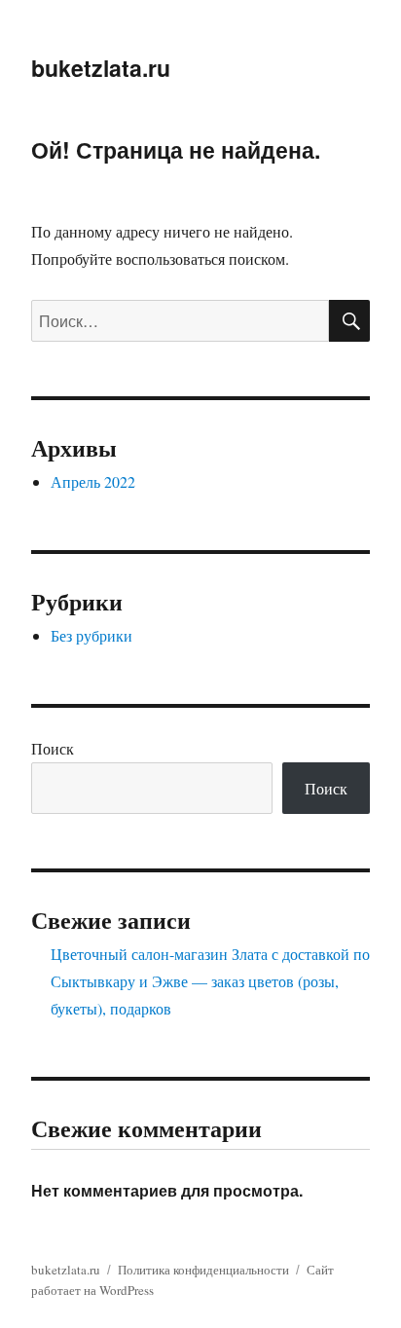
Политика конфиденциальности (203, 1269)
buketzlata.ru (100, 68)
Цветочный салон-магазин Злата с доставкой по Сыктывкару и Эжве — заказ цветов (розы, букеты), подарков (210, 980)
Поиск (52, 748)
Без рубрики (91, 635)
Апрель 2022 (93, 481)
